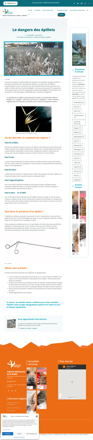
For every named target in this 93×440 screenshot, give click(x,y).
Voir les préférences (31, 433)
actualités (38, 35)
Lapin (76, 141)
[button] (36, 416)
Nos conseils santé (48, 10)
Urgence (77, 167)
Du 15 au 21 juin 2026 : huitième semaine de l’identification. (42, 380)
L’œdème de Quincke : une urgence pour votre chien (75, 205)
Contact (61, 14)
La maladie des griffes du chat (83, 236)
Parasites (77, 145)
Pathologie (78, 149)
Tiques (77, 162)
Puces (76, 158)
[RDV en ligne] (81, 3)
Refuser (19, 433)
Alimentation (79, 102)
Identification (79, 137)
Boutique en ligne (62, 10)
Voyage (77, 180)
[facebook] (74, 3)
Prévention (78, 154)
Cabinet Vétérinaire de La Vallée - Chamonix (14, 15)
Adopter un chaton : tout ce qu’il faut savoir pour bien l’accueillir (75, 240)
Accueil (30, 10)
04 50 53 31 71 (12, 381)
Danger (48, 37)
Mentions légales (11, 410)
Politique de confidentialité (19, 437)
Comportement (78, 116)
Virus (76, 175)
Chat (76, 107)
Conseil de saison (39, 37)
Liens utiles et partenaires (77, 10)
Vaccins (77, 171)
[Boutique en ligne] (78, 3)
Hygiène (77, 132)
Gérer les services (6, 429)
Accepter (7, 433)
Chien (77, 111)
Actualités (37, 10)
